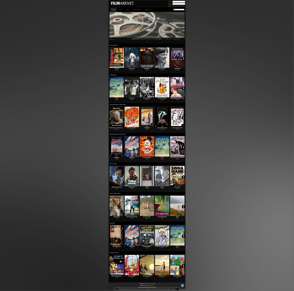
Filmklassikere (112, 74)
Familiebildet (177, 68)
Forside (113, 9)
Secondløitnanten (117, 246)
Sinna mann (177, 187)
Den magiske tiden (162, 216)
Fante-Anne (132, 98)
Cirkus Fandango (147, 157)
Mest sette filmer (113, 45)
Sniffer (147, 187)
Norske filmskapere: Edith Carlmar (117, 104)
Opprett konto (175, 6)
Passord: (170, 4)
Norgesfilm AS (149, 283)
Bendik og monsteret (117, 187)
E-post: (170, 1)
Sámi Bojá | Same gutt (132, 216)
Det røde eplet (162, 68)
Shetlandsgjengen (147, 246)
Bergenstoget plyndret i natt (177, 98)
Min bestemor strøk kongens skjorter (162, 246)
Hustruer (117, 68)
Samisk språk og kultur (115, 193)
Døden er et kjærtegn (132, 127)
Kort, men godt (113, 163)
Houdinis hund (162, 276)
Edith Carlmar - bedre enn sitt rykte (116, 127)
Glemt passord (181, 6)
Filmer (120, 9)
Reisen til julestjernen (117, 276)
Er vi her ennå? (147, 216)
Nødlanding (132, 157)
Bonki (177, 216)
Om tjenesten (148, 9)
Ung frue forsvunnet (162, 127)
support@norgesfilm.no (149, 285)
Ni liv (116, 98)
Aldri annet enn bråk (177, 127)
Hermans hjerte (131, 276)
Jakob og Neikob (177, 276)
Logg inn (169, 6)
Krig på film (112, 223)
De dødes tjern (147, 98)
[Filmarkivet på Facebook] (182, 287)
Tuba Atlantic (132, 187)
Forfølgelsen (147, 68)
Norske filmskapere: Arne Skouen (117, 134)
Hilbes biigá (117, 216)
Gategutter (116, 157)
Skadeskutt (147, 127)
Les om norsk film (137, 9)
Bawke (162, 187)
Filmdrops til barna (114, 252)
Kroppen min (132, 68)
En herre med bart (162, 98)
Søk (127, 9)
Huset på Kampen (147, 276)
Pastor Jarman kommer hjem (177, 157)
